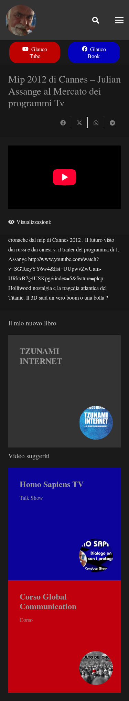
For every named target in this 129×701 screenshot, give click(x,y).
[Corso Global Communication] (64, 636)
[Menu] (119, 20)
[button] (95, 20)
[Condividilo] (63, 122)
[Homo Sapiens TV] (64, 524)
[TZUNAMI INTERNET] (64, 391)
